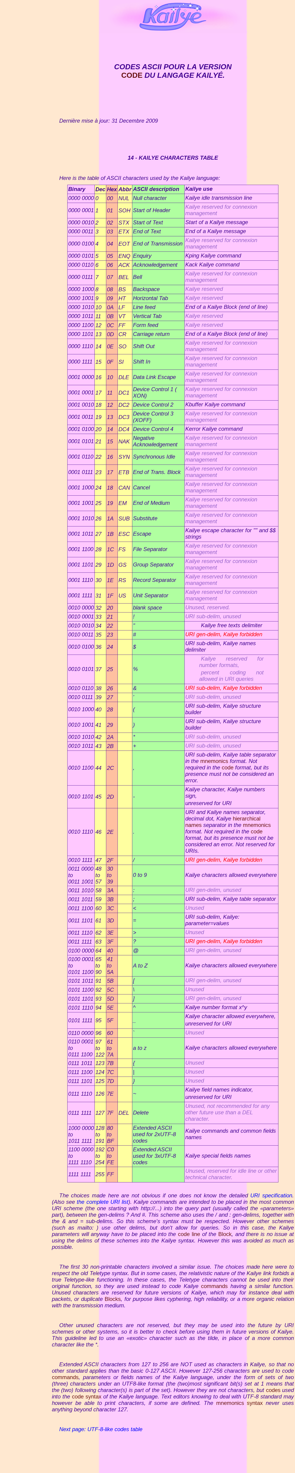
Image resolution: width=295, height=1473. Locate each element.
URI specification (271, 1195)
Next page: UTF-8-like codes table (100, 1429)
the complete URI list (102, 1202)
